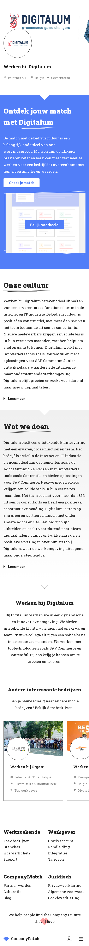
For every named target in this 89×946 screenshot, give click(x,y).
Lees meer (16, 398)
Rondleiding (59, 846)
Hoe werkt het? (17, 853)
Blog (7, 897)
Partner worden (17, 885)
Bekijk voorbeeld (44, 225)
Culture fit (12, 891)
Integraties (57, 853)
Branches (12, 846)
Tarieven (56, 859)
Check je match (21, 182)
